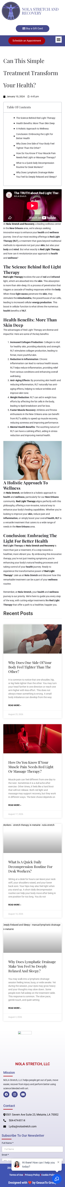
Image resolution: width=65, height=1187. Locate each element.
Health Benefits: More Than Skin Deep (35, 123)
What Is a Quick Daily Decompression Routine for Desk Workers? (35, 165)
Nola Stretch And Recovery (40, 10)
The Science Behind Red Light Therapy (35, 118)
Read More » (14, 705)
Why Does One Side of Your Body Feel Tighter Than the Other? (35, 145)
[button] (59, 39)
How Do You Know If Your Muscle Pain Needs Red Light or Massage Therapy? (36, 155)
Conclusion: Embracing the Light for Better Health (34, 136)
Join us (17, 575)
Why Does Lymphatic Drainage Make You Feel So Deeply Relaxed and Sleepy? (36, 174)
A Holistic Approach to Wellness (32, 128)
